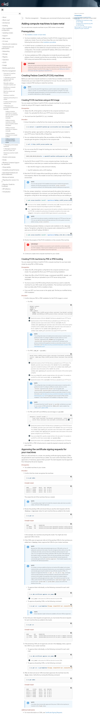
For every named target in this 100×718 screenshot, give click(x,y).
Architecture (6, 23)
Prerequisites (78, 15)
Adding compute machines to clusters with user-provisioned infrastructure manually (11, 115)
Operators (6, 60)
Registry (5, 57)
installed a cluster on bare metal (36, 35)
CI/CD (4, 62)
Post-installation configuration (7, 29)
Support (5, 36)
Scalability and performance (11, 170)
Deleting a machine (9, 95)
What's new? (6, 20)
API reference (6, 189)
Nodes (5, 160)
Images (5, 65)
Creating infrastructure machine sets (10, 102)
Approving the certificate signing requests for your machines (82, 27)
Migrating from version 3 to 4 (10, 181)
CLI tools (5, 41)
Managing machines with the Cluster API (10, 149)
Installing (5, 26)
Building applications (9, 68)
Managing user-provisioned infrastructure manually (55, 18)
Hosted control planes (9, 157)
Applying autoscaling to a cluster (11, 98)
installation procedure (49, 42)
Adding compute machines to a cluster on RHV (11, 135)
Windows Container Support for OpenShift (10, 163)
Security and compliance (10, 44)
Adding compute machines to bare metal (10, 140)
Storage (5, 54)
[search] (20, 14)
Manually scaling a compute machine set (10, 84)
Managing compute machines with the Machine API (10, 79)
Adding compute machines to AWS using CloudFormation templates (11, 123)
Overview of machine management (9, 74)
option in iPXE (41, 407)
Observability (7, 167)
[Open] (2, 10)
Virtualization (6, 192)
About (4, 17)
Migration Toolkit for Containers (8, 185)
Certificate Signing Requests (53, 712)
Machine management (31, 18)
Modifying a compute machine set (9, 88)
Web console (6, 38)
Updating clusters (8, 33)
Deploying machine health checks (11, 153)
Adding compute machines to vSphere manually (11, 129)
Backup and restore (8, 177)
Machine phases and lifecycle (9, 92)
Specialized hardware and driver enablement (10, 173)
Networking (6, 51)
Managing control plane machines (11, 145)
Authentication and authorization (8, 47)
